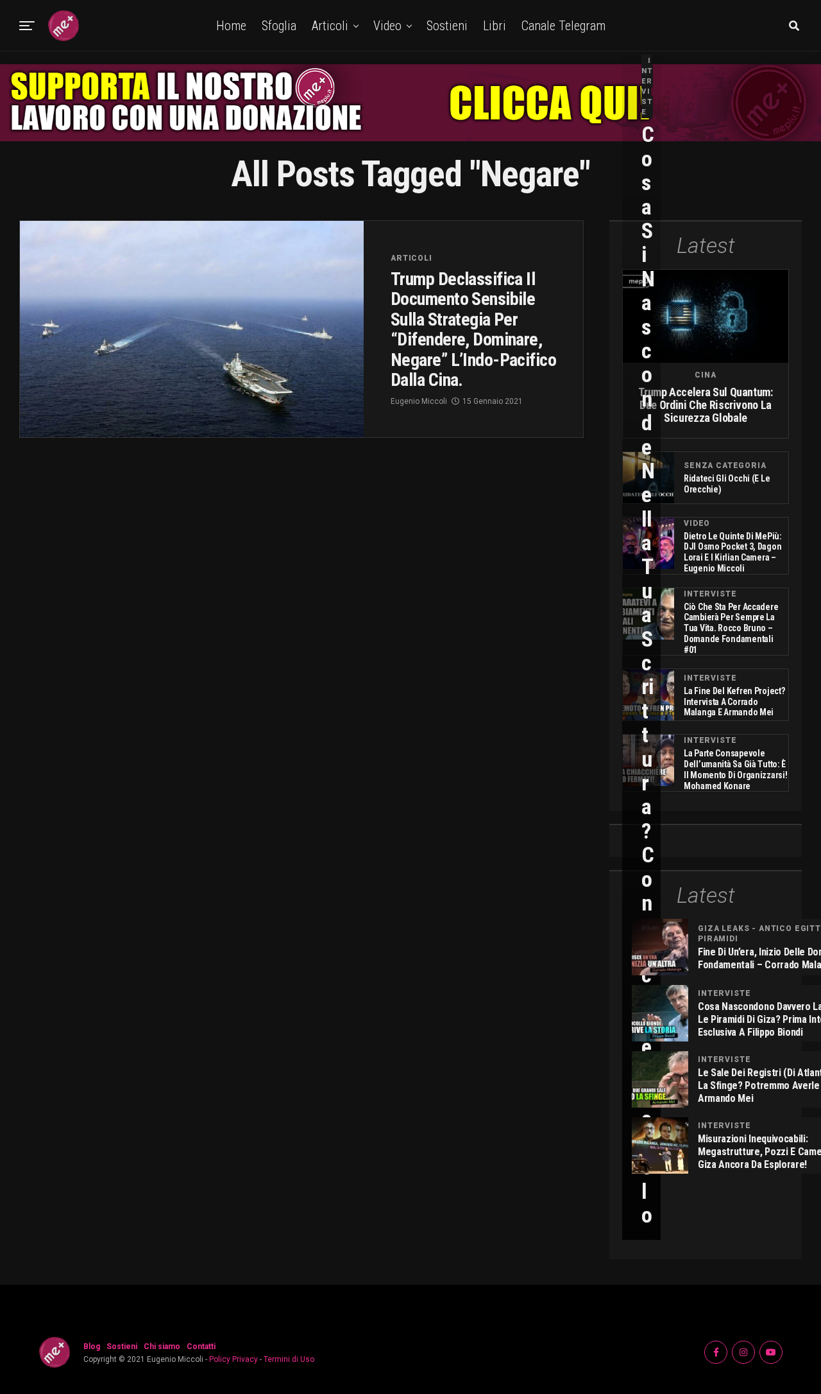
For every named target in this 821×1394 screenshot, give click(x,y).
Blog (91, 1346)
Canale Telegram (563, 25)
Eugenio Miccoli (419, 401)
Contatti (201, 1346)
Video (387, 25)
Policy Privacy (233, 1359)
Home (231, 25)
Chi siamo (162, 1346)
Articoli (330, 25)
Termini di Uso (289, 1359)
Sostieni (447, 25)
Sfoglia (279, 25)
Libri (494, 25)
